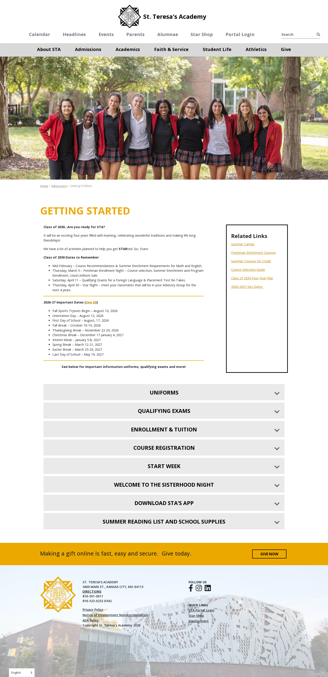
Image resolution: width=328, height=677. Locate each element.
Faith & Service (171, 49)
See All (91, 302)
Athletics (256, 49)
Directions (92, 591)
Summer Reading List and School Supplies (164, 521)
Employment (199, 621)
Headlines (74, 34)
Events (106, 34)
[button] (49, 54)
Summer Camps (243, 244)
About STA (49, 49)
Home (44, 186)
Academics (128, 49)
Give (286, 49)
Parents (135, 34)
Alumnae (167, 34)
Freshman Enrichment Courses (253, 252)
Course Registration (164, 447)
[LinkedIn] (208, 589)
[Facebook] (191, 589)
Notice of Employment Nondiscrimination (115, 615)
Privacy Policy (93, 609)
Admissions (88, 49)
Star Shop (202, 34)
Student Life (217, 49)
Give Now (269, 554)
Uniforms (164, 392)
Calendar (39, 34)
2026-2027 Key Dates (247, 286)
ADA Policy (91, 620)
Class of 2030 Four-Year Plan (252, 278)
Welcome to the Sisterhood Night (164, 484)
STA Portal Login (201, 610)
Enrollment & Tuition (164, 429)
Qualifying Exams (164, 410)
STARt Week (164, 466)
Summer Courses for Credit (251, 261)
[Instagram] (199, 589)
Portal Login (240, 34)
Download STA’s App (164, 503)
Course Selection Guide (248, 269)
